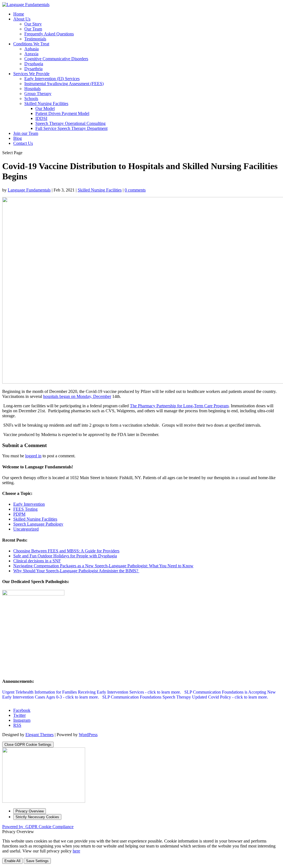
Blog (17, 138)
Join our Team (25, 133)
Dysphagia (33, 63)
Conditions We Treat (31, 43)
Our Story (33, 24)
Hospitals (32, 88)
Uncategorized (26, 529)
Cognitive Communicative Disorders (56, 58)
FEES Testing (25, 509)
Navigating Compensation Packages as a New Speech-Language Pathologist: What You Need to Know (103, 565)
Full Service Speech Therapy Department (71, 128)
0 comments (135, 190)
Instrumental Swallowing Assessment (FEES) (64, 83)
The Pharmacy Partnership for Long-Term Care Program (179, 405)
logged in (33, 455)
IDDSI (41, 118)
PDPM (19, 514)
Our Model (45, 108)
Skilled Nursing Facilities (46, 103)
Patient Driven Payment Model (62, 113)
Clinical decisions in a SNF (37, 560)
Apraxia (31, 53)
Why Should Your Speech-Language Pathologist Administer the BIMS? (76, 570)
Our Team (33, 29)
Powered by (38, 826)
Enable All (12, 861)
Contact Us (23, 143)
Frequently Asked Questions (49, 34)
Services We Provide (31, 73)
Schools (31, 98)
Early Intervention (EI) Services (52, 78)
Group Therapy (37, 93)
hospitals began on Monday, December (77, 396)
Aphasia (31, 48)
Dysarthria (33, 68)
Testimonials (35, 38)
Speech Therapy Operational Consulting (70, 123)
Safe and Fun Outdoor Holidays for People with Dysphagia (65, 555)
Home (18, 14)
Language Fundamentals (29, 190)
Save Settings (37, 861)
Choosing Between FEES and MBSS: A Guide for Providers (66, 551)
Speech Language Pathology (38, 524)
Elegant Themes (39, 734)
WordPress (88, 734)
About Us (21, 19)
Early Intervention (29, 504)
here (76, 851)
